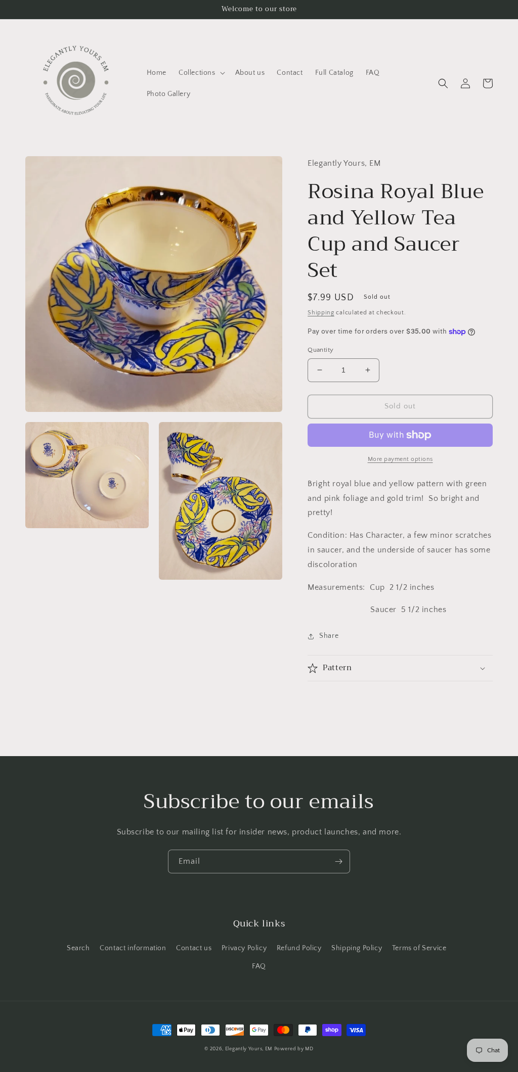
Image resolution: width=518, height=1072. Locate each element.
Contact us (193, 948)
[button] (200, 72)
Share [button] (328, 636)
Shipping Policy (356, 948)
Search (78, 948)
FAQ (259, 966)
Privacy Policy (244, 948)
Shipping (321, 312)
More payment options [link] (400, 459)
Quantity (320, 349)
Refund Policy (299, 948)
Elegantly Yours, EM (248, 1049)
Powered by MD (294, 1049)
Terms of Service (419, 948)
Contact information (133, 948)
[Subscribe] (338, 861)
